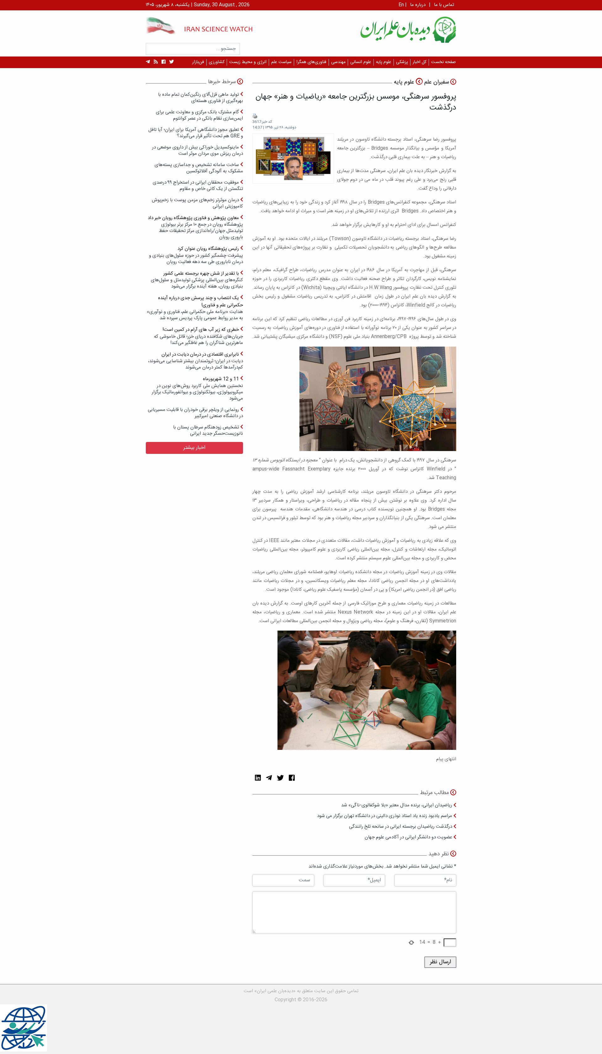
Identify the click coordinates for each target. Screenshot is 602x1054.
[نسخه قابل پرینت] (254, 116)
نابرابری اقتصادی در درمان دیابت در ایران (195, 361)
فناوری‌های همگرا (311, 62)
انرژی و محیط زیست (248, 62)
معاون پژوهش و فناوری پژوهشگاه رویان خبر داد (195, 227)
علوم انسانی (360, 62)
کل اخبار (419, 62)
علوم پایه (383, 62)
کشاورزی (216, 62)
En (401, 5)
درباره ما (417, 5)
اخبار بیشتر (194, 448)
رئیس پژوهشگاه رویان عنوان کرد (196, 255)
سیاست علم (281, 62)
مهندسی (338, 62)
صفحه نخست (443, 62)
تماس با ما (444, 5)
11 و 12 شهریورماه (197, 388)
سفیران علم (436, 82)
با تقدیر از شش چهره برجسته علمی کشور (197, 280)
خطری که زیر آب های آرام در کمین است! (198, 336)
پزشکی (402, 62)
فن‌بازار (198, 62)
